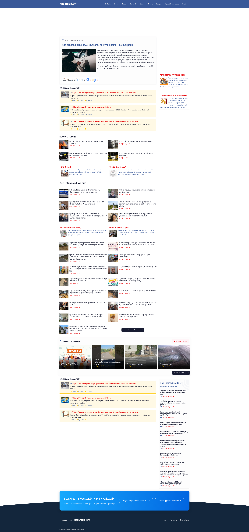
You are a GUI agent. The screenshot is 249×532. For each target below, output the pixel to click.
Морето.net (68, 529)
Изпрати (181, 341)
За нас (164, 520)
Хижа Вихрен (80, 529)
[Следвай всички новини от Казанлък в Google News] (80, 78)
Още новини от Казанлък (132, 330)
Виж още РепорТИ (180, 372)
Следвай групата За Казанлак (169, 501)
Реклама (173, 520)
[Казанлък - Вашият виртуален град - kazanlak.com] (69, 3)
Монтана (74, 529)
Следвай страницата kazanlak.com (136, 501)
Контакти (184, 520)
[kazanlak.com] (82, 520)
